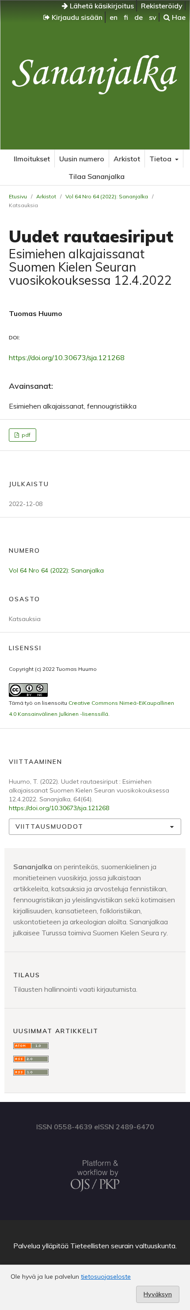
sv (152, 17)
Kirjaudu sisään (76, 17)
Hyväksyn (158, 1294)
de (138, 17)
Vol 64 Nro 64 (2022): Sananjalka (106, 196)
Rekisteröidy (161, 5)
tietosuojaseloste (106, 1276)
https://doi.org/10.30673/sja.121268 (67, 357)
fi (126, 17)
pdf (25, 435)
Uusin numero (81, 158)
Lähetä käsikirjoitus (101, 5)
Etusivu (18, 196)
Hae (178, 17)
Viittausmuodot (49, 826)
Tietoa (161, 158)
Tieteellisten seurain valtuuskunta (122, 1245)
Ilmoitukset (32, 158)
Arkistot (127, 158)
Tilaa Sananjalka (96, 176)
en (114, 17)
